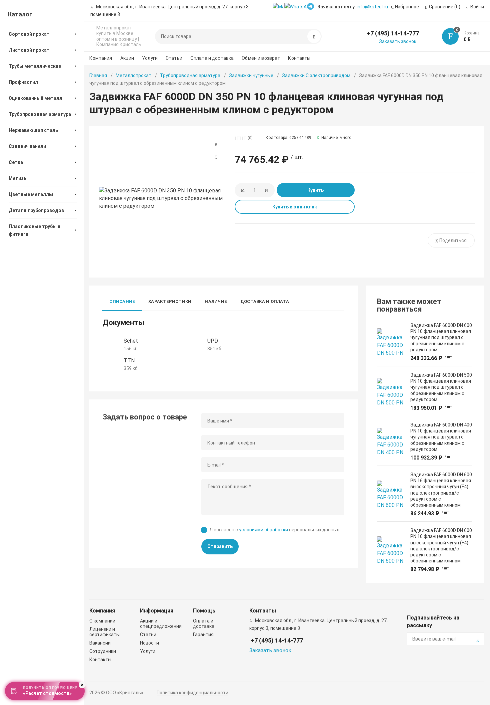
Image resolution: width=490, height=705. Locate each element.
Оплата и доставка (212, 58)
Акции (127, 58)
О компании (102, 621)
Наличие (216, 301)
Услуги (150, 58)
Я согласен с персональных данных (274, 529)
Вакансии (100, 643)
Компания (100, 58)
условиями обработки (263, 529)
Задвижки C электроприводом (316, 75)
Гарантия (203, 634)
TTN (129, 360)
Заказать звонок (397, 41)
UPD (212, 341)
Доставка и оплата (264, 301)
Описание (122, 301)
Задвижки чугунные (251, 75)
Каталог (20, 14)
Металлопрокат (133, 75)
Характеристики (169, 301)
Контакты (299, 58)
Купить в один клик (294, 206)
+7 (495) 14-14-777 (393, 33)
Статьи (174, 58)
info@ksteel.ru (372, 6)
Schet (131, 341)
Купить (315, 190)
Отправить (220, 546)
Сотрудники (102, 651)
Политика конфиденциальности (192, 692)
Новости (149, 643)
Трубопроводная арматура (190, 75)
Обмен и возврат (261, 58)
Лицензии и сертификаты (104, 632)
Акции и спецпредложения (161, 623)
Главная (98, 75)
